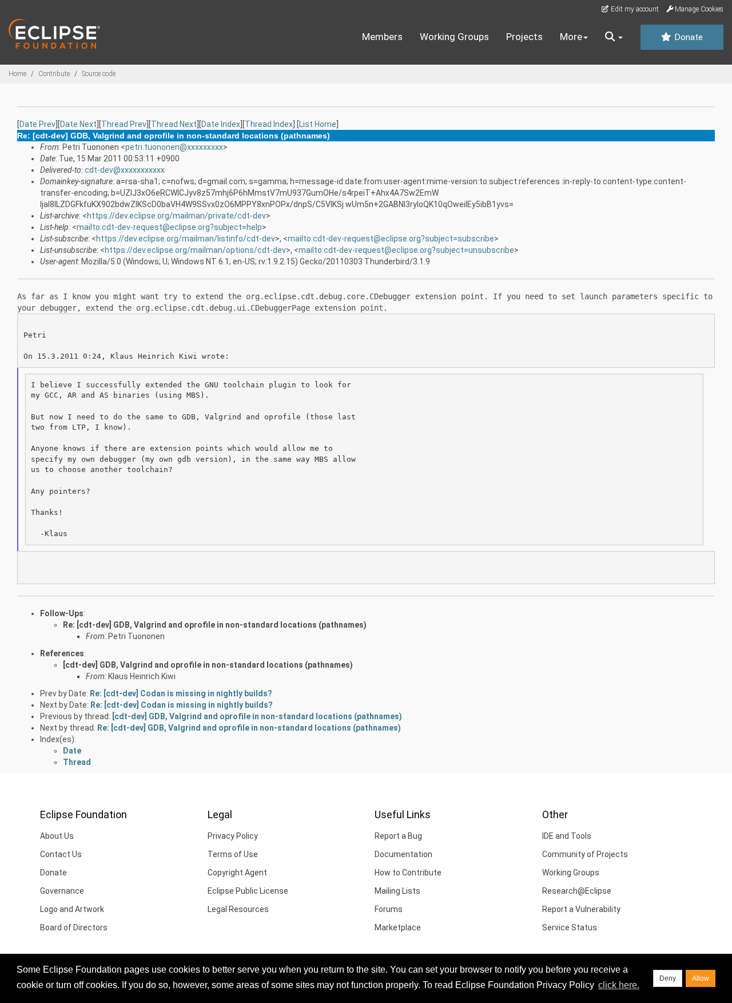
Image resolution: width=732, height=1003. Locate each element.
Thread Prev (123, 124)
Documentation (403, 854)
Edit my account (634, 9)
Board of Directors (74, 927)
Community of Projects (585, 854)
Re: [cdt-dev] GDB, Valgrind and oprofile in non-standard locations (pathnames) (215, 624)
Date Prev (37, 124)
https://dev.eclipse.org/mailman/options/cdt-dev (195, 250)
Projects (524, 36)
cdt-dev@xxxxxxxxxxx (125, 170)
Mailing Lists (397, 890)
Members (382, 36)
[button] (614, 37)
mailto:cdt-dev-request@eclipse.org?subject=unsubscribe (406, 250)
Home (17, 74)
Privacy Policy (233, 836)
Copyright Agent (237, 872)
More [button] (571, 36)
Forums (389, 909)
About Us (57, 836)
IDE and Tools (566, 836)
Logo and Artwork (72, 909)
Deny (667, 978)
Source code (99, 74)
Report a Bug (398, 836)
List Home (317, 124)
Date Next (78, 124)
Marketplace (398, 927)
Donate (687, 37)
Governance (62, 890)
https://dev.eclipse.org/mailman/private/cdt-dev (176, 215)
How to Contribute (408, 872)
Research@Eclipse (576, 890)
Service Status (569, 927)
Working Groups (454, 36)
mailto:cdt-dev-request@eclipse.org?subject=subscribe (391, 238)
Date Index (220, 124)
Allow (700, 978)
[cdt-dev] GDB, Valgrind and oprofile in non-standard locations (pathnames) (208, 664)
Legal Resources (238, 909)
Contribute (54, 74)
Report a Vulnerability (581, 909)
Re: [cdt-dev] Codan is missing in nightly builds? (181, 693)
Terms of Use (233, 854)
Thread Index (269, 124)
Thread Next (174, 124)
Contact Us (61, 854)
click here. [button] (618, 985)
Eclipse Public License (248, 890)
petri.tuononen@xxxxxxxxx (174, 147)
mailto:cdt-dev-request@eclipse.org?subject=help (169, 227)
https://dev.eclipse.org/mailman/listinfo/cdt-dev (185, 238)
